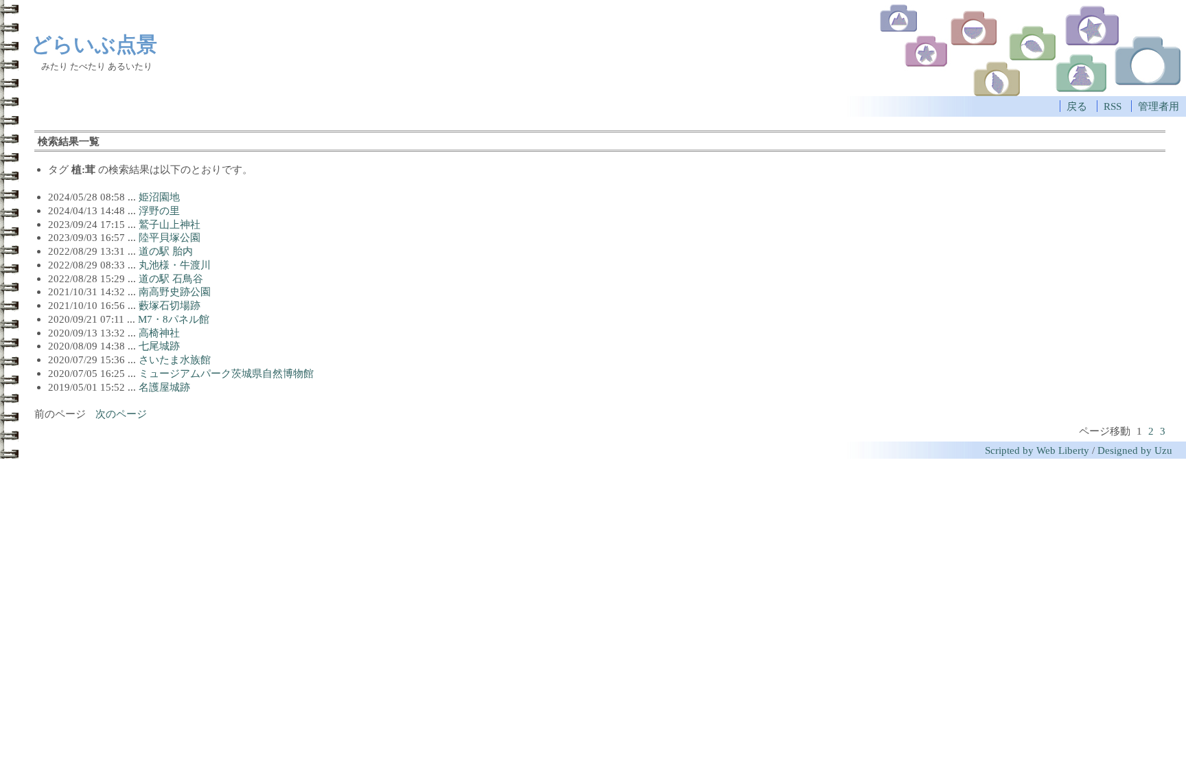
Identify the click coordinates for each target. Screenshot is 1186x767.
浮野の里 (159, 210)
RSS (1112, 106)
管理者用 (1158, 106)
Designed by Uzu (1134, 450)
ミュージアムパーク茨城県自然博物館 (226, 373)
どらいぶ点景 (94, 44)
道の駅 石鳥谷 (171, 278)
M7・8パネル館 (173, 319)
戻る (1077, 106)
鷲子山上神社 (169, 224)
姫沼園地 (159, 197)
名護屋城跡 (164, 387)
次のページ (121, 414)
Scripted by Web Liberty (1037, 450)
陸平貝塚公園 (169, 237)
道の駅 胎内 (166, 251)
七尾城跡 (159, 346)
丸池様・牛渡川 (175, 265)
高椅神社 (159, 333)
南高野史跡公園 (175, 291)
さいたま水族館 (175, 359)
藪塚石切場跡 (169, 305)
